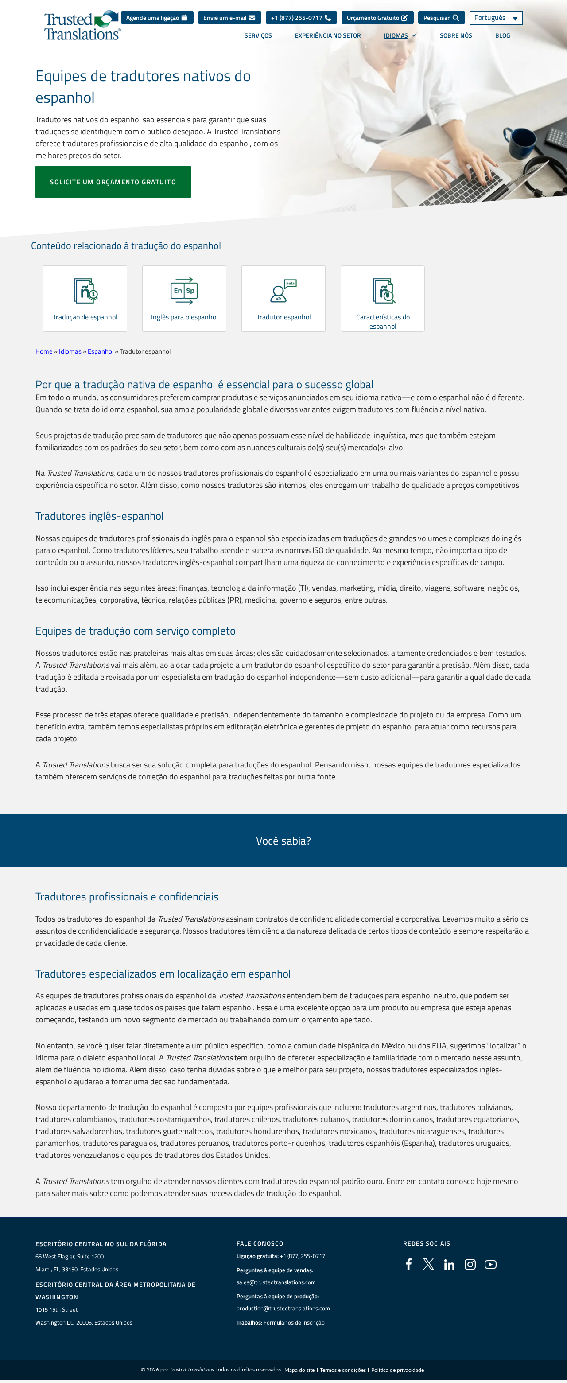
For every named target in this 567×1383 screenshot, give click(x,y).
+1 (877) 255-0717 (297, 17)
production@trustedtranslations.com (283, 1308)
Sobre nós (456, 35)
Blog (502, 35)
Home (44, 351)
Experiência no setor (328, 35)
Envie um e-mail (225, 17)
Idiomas (396, 35)
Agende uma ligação (153, 17)
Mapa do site (299, 1370)
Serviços (258, 35)
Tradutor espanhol (283, 317)
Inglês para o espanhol (184, 317)
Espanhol (100, 351)
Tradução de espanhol (85, 317)
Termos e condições (343, 1370)
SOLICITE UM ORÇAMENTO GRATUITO (113, 182)
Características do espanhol (383, 321)
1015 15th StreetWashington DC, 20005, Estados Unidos (83, 1316)
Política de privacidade (397, 1370)
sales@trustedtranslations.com (276, 1282)
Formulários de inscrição (294, 1322)
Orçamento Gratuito (373, 17)
